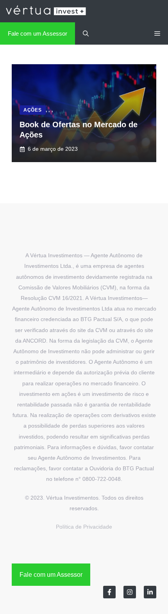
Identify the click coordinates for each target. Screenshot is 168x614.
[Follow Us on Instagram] (129, 592)
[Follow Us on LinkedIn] (150, 592)
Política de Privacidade (84, 527)
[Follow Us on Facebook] (109, 592)
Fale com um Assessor (37, 33)
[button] (86, 33)
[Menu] (157, 33)
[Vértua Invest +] (46, 11)
